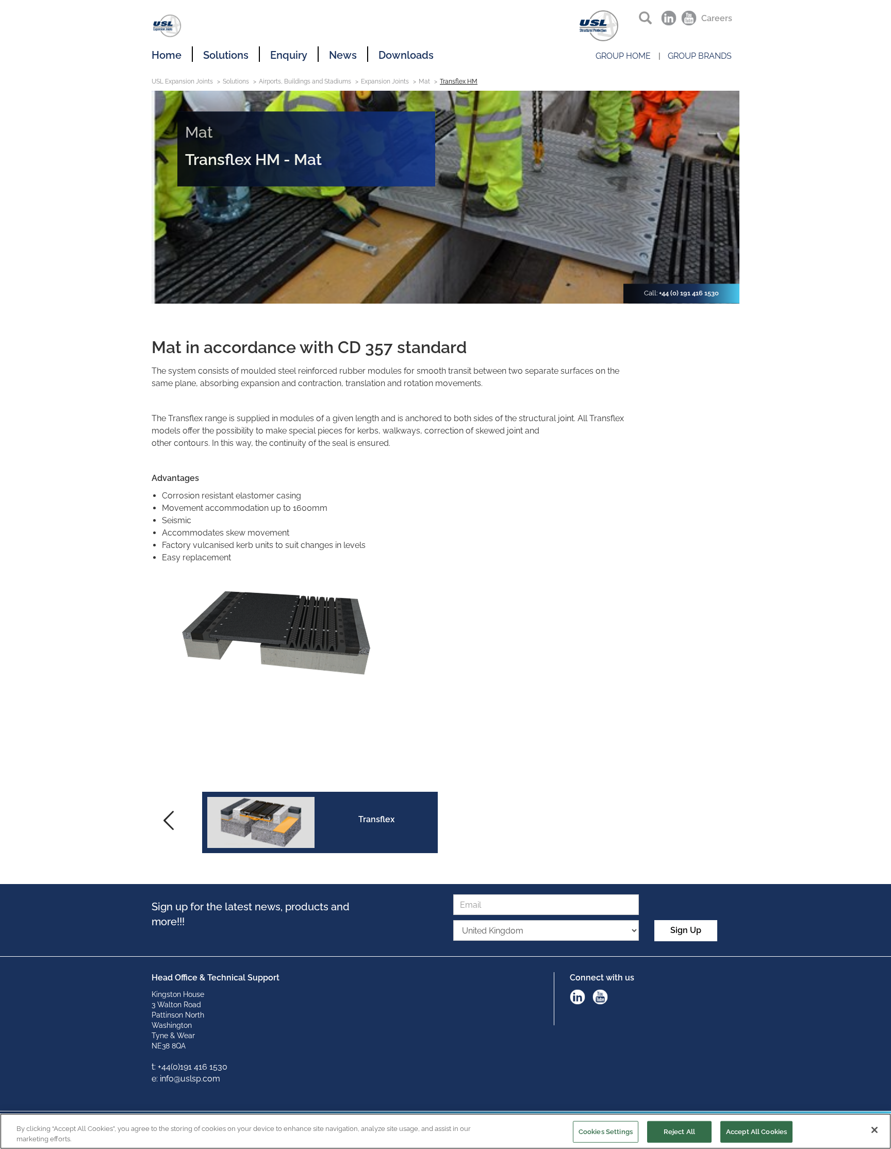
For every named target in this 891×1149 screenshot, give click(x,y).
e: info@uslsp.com (186, 1079)
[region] (445, 1131)
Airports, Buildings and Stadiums (305, 81)
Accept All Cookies (756, 1132)
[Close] (874, 1130)
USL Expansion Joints (182, 81)
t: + (156, 1067)
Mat (424, 81)
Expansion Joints (385, 81)
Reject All (679, 1132)
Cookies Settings (606, 1132)
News (343, 55)
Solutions (226, 55)
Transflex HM (458, 81)
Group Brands (700, 56)
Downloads (406, 55)
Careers (716, 18)
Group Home (623, 56)
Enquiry (288, 55)
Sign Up (685, 930)
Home (167, 55)
